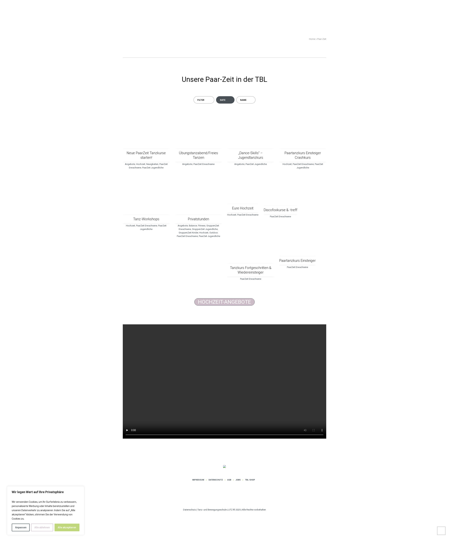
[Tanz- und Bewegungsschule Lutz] (224, 467)
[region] (45, 510)
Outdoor (213, 232)
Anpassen (20, 527)
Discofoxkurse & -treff (280, 210)
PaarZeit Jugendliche (152, 167)
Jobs (238, 480)
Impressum (198, 480)
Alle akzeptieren (67, 527)
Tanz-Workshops (146, 219)
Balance (193, 225)
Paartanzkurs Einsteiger (297, 260)
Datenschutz (216, 480)
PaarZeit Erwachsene (204, 164)
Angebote (130, 164)
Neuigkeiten (152, 164)
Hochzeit (140, 164)
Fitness (201, 225)
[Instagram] (220, 496)
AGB (229, 480)
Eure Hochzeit (242, 208)
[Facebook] (230, 496)
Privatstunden (198, 219)
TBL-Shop (250, 480)
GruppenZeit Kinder (188, 232)
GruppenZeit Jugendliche (205, 229)
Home (312, 39)
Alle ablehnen (42, 527)
